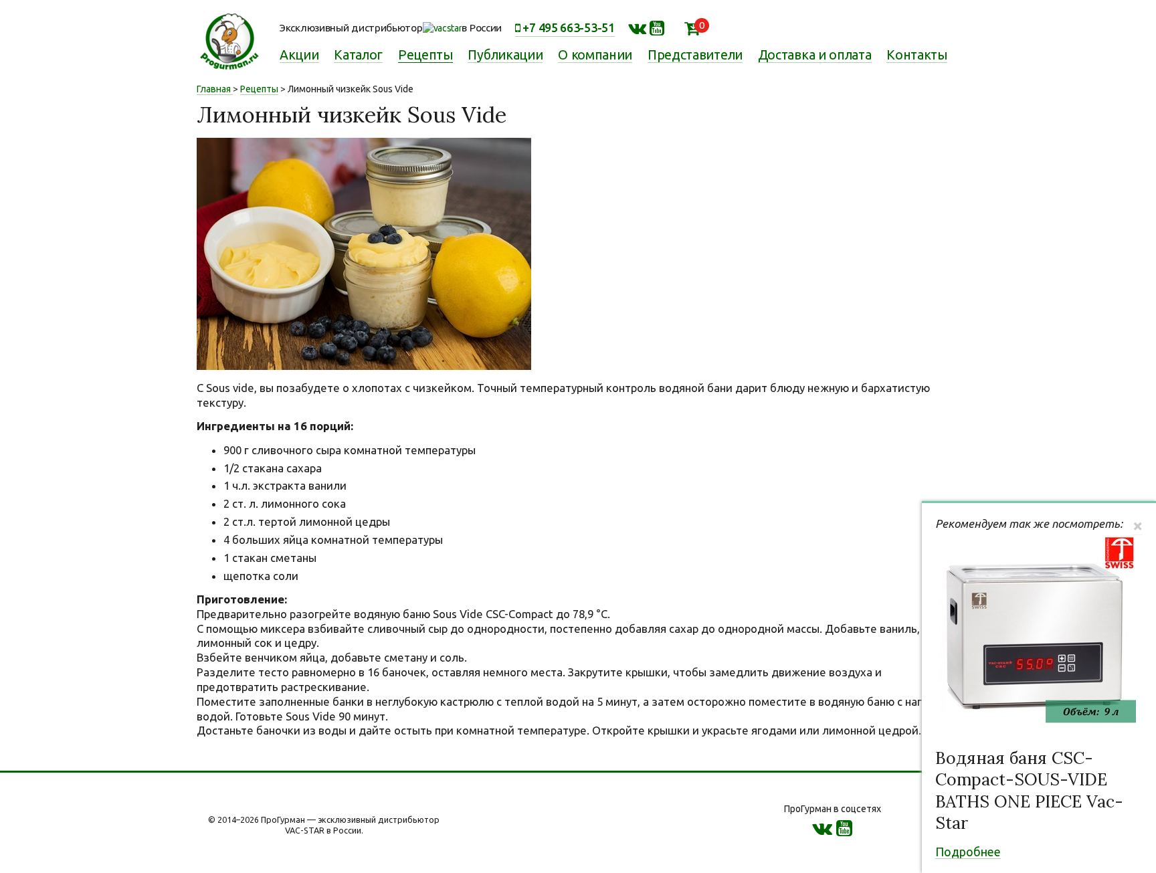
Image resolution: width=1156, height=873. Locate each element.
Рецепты (425, 54)
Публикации (505, 54)
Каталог (358, 54)
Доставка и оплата (815, 54)
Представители (695, 54)
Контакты (916, 54)
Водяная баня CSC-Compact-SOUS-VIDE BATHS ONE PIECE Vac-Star (1029, 790)
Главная (214, 89)
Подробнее (968, 851)
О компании (595, 54)
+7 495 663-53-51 (567, 27)
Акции (299, 54)
